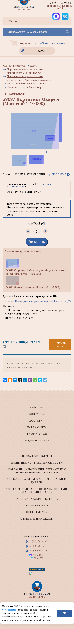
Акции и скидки (37, 440)
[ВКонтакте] (5, 380)
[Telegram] (45, 380)
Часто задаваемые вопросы (37, 498)
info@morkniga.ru (38, 550)
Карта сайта (37, 427)
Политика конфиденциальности (37, 462)
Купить (39, 241)
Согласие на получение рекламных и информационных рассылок (37, 471)
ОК (64, 613)
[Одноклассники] (10, 380)
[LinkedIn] (25, 380)
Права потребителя (37, 456)
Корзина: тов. (28, 43)
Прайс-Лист (37, 407)
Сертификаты (37, 512)
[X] (20, 380)
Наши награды (37, 505)
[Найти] (67, 32)
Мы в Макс (39, 555)
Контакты (37, 414)
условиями (9, 609)
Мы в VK (38, 558)
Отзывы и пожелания (37, 518)
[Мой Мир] (15, 380)
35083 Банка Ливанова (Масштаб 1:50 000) (33, 287)
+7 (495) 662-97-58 (59, 2)
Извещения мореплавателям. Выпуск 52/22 (43, 301)
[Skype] (40, 380)
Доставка (37, 420)
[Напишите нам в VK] (65, 16)
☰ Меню (11, 21)
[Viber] (30, 380)
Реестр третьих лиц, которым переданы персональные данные (37, 490)
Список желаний (54, 43)
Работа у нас (37, 433)
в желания (37, 174)
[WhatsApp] (35, 380)
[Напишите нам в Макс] (56, 16)
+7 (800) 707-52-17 (39, 545)
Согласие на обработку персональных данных (37, 481)
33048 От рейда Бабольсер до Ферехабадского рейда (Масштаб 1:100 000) (36, 271)
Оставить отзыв (60, 344)
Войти (40, 51)
